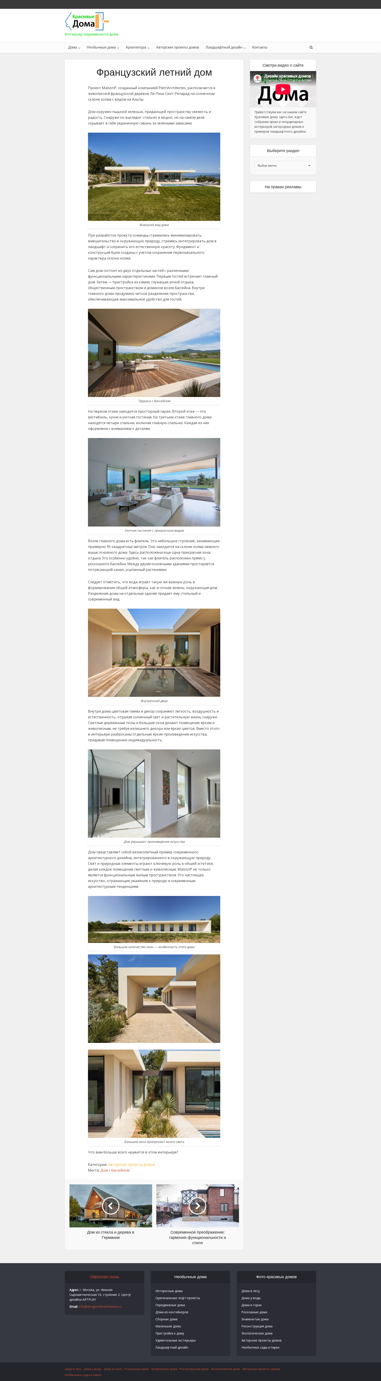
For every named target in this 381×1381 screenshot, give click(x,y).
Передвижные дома (170, 1305)
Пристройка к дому (169, 1333)
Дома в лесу (250, 1291)
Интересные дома (169, 1291)
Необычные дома (101, 47)
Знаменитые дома (255, 1319)
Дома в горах (251, 1305)
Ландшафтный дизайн (224, 47)
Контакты (259, 47)
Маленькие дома (168, 1326)
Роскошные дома (254, 1312)
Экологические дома (257, 1333)
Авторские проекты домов (177, 47)
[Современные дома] (87, 21)
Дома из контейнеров (171, 1312)
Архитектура (136, 47)
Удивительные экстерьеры (175, 1340)
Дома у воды (251, 1298)
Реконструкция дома (257, 1326)
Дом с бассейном (114, 1170)
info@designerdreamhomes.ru (100, 1306)
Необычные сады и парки (260, 1347)
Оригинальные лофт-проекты (177, 1298)
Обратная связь (104, 1277)
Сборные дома (166, 1319)
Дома (72, 47)
